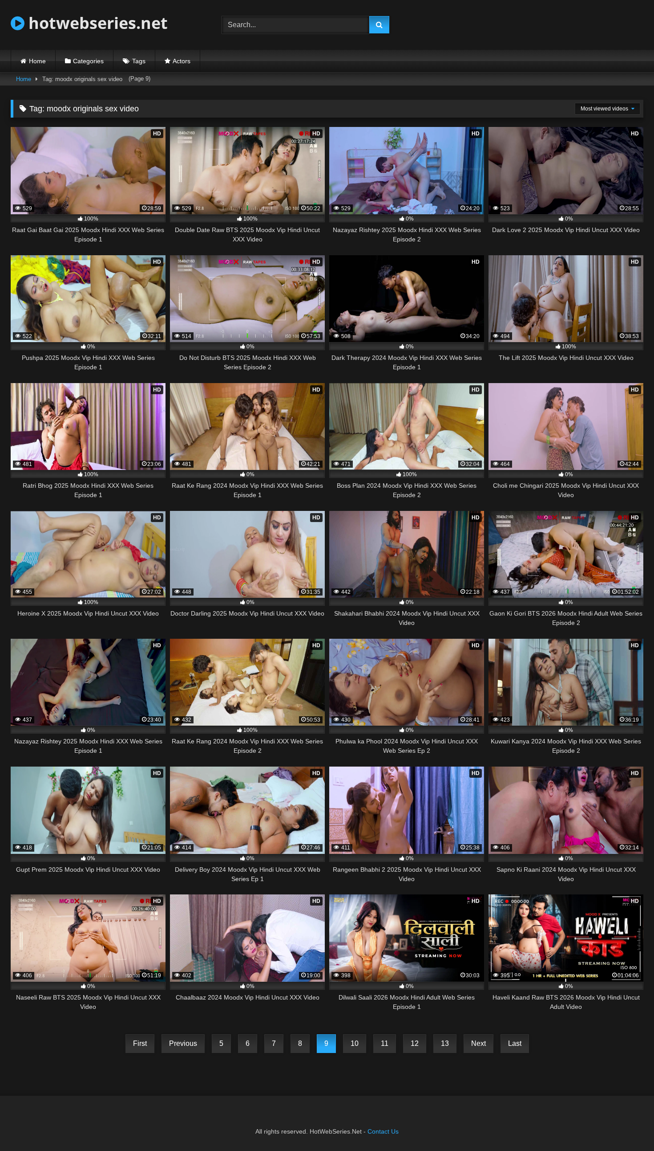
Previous (183, 1043)
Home (37, 61)
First (140, 1043)
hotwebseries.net (96, 23)
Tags (138, 61)
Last (514, 1043)
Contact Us (383, 1131)
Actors (181, 61)
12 (415, 1043)
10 (355, 1043)
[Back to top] (626, 1124)
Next (478, 1043)
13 (445, 1043)
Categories (88, 61)
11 (384, 1043)
